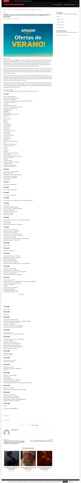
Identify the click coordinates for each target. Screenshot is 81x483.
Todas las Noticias (60, 27)
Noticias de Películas (69, 4)
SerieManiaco (9, 18)
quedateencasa (7, 420)
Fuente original (6, 415)
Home (4, 9)
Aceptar (65, 481)
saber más (71, 481)
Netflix (9, 9)
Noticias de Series (57, 4)
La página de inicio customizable (62, 35)
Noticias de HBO (60, 19)
